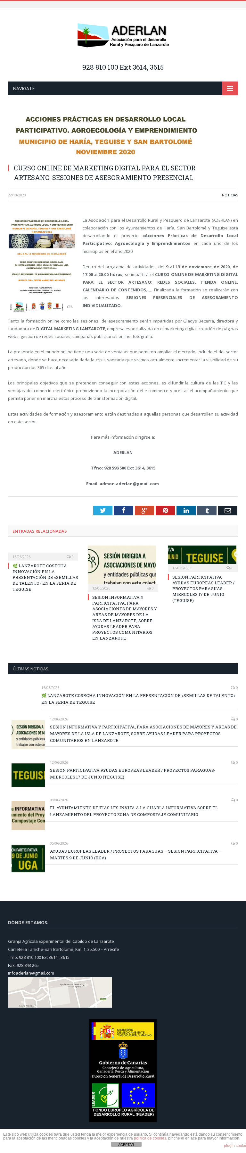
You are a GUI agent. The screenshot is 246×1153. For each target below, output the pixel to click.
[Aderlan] (123, 36)
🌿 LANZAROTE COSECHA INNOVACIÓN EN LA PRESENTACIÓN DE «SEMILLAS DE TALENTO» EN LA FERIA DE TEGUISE (45, 577)
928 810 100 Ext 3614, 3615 (123, 67)
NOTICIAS (230, 195)
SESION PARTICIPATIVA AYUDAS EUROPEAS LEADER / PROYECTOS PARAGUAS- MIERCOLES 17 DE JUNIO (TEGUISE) (203, 588)
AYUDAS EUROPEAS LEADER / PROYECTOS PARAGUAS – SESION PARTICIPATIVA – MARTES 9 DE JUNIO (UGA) (136, 854)
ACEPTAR (126, 1145)
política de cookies (150, 1138)
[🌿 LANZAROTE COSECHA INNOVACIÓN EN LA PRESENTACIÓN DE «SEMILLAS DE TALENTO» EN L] (43, 552)
